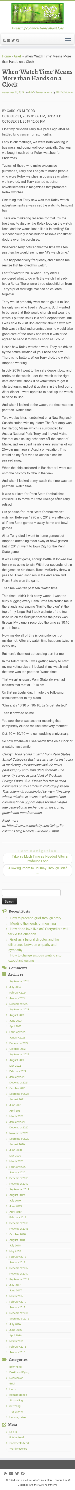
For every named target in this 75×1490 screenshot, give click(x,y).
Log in (13, 1431)
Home (6, 56)
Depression (16, 1377)
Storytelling (16, 1400)
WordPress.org (18, 1448)
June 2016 (15, 1329)
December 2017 (18, 1268)
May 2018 (15, 1251)
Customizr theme (48, 1485)
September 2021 (19, 1093)
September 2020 (19, 1138)
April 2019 (15, 1211)
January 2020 (17, 1172)
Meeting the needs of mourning (33, 923)
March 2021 (16, 1116)
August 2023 (17, 1015)
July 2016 (15, 1324)
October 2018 (17, 1234)
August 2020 (17, 1144)
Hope (12, 1389)
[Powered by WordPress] (69, 1479)
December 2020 (18, 1127)
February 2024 (17, 992)
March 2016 (16, 1341)
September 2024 (19, 981)
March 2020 (16, 1161)
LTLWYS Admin (64, 92)
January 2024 (17, 998)
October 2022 (17, 1048)
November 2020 (18, 1133)
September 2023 (19, 1009)
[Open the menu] (68, 39)
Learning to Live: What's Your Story (33, 1480)
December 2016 (18, 1313)
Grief (17, 56)
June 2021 (15, 1105)
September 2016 (19, 1318)
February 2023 (17, 1032)
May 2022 (15, 1065)
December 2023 (18, 1003)
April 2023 (15, 1026)
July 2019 (15, 1200)
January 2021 (17, 1121)
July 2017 (15, 1284)
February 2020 (17, 1166)
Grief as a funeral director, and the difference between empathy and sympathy (33, 945)
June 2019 (15, 1206)
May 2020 (15, 1155)
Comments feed (19, 1443)
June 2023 (15, 1020)
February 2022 (17, 1071)
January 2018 (17, 1262)
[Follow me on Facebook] (18, 40)
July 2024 (15, 987)
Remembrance (44, 92)
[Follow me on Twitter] (13, 40)
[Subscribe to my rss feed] (5, 40)
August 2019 (17, 1194)
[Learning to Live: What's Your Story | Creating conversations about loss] (37, 13)
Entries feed (16, 1437)
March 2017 (16, 1296)
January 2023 (17, 1037)
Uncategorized (18, 1417)
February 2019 (17, 1217)
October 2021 (17, 1088)
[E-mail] (9, 40)
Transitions (16, 1411)
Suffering (15, 1406)
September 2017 (19, 1279)
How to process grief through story (35, 918)
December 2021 (18, 1082)
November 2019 (18, 1183)
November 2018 (18, 1228)
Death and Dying (19, 1372)
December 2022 (18, 1043)
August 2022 (17, 1060)
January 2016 (17, 1352)
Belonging (15, 1366)
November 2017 (18, 1273)
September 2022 (19, 1054)
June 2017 (15, 1290)
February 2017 (17, 1301)
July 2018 (15, 1245)
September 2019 (19, 1189)
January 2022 (17, 1076)
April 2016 (15, 1335)
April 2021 (15, 1110)
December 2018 (18, 1223)
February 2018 (17, 1256)
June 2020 (15, 1150)
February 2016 (17, 1346)
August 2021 (17, 1099)
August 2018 (17, 1239)
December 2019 (18, 1178)
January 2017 (17, 1307)
